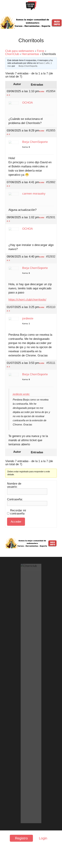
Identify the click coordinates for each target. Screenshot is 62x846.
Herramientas (30, 54)
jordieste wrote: (21, 394)
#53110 (50, 307)
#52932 (50, 256)
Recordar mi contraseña (18, 512)
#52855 (50, 130)
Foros (40, 51)
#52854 (50, 91)
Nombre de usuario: (14, 485)
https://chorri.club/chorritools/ (27, 299)
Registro (21, 838)
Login (43, 838)
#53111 (50, 363)
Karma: (25, 147)
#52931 (50, 217)
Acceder (16, 521)
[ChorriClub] (31, 5)
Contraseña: (15, 499)
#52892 (50, 182)
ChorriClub (12, 54)
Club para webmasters (19, 51)
